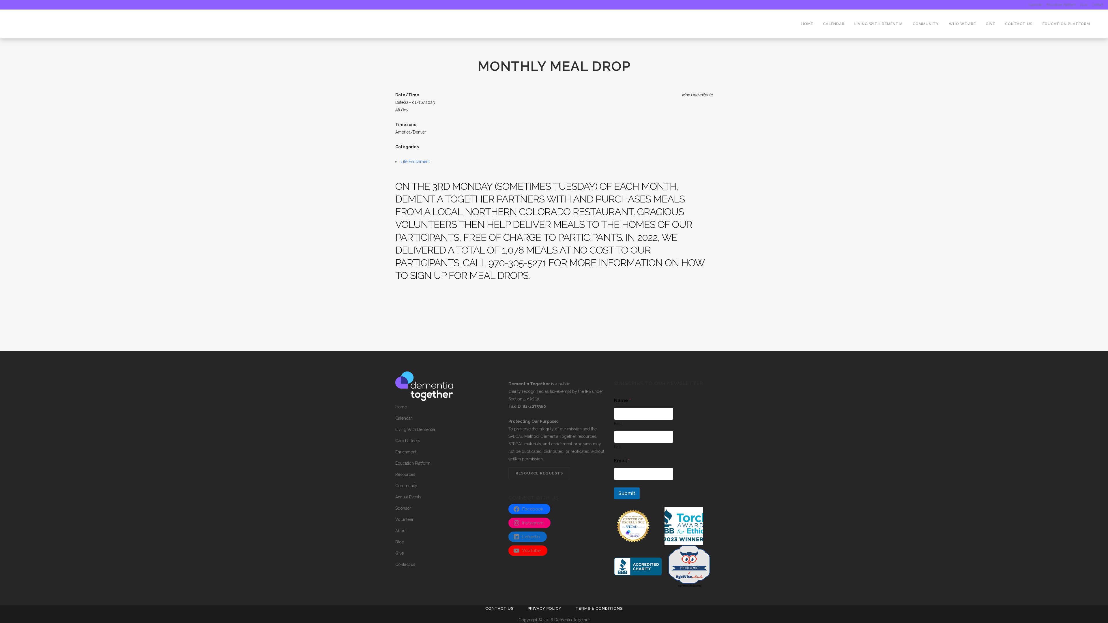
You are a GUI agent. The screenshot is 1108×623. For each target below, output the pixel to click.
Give (1084, 5)
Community (406, 485)
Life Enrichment (415, 161)
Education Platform (1061, 5)
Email (622, 461)
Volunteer (404, 519)
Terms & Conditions (599, 608)
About (401, 530)
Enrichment (405, 452)
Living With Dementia (415, 429)
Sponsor (403, 508)
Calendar (1035, 5)
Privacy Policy (545, 608)
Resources (405, 474)
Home (401, 407)
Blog (399, 542)
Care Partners (407, 440)
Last (618, 446)
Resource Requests (539, 473)
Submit (626, 493)
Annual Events (408, 497)
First (618, 423)
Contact (1098, 5)
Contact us (405, 564)
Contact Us (499, 608)
